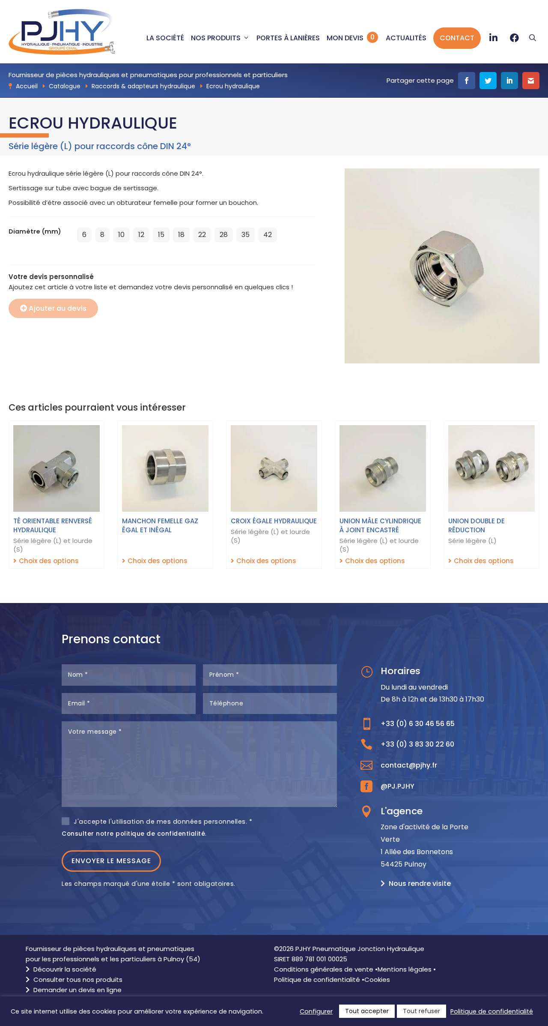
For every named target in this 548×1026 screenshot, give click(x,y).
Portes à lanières (288, 38)
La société (165, 38)
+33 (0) (417, 744)
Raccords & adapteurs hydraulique (143, 86)
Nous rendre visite (420, 883)
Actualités (406, 38)
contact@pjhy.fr (409, 765)
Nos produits (216, 38)
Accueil (27, 86)
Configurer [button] (316, 1011)
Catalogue (64, 86)
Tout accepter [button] (367, 1011)
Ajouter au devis (57, 308)
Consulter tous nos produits (77, 979)
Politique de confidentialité (317, 979)
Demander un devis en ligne (77, 989)
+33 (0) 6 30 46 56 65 (418, 724)
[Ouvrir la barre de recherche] (532, 38)
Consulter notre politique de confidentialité (133, 833)
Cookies (377, 979)
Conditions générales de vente (323, 969)
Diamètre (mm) (35, 231)
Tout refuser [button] (421, 1011)
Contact (457, 38)
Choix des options (49, 561)
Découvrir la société (64, 969)
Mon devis (345, 38)
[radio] (84, 235)
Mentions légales (405, 969)
